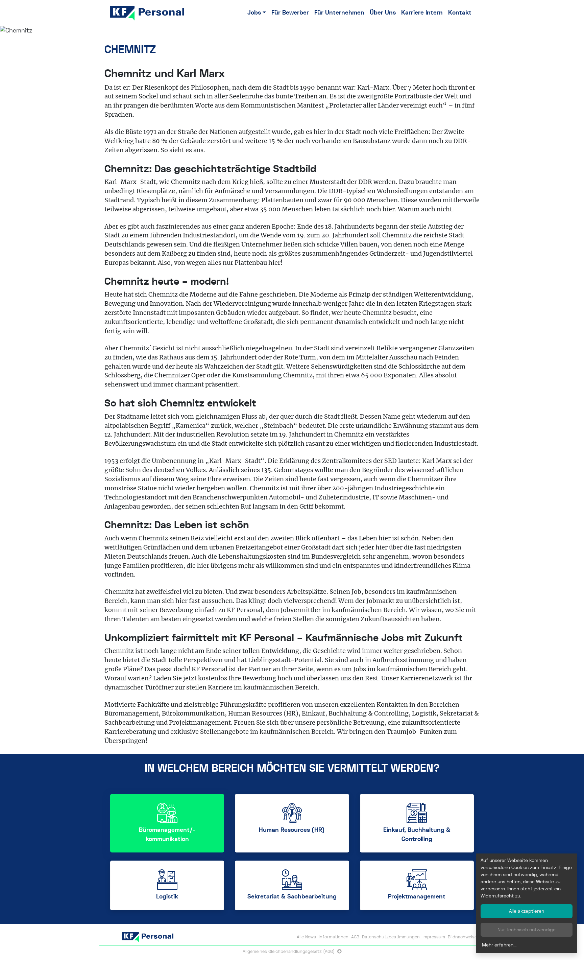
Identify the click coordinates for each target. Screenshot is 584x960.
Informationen (333, 937)
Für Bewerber (290, 12)
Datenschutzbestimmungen (391, 937)
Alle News (306, 937)
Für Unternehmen (339, 12)
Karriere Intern (422, 12)
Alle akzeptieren (526, 911)
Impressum (433, 937)
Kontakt (459, 12)
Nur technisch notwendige (526, 930)
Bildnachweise (462, 937)
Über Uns (383, 12)
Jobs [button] (254, 12)
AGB (355, 937)
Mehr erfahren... (499, 945)
